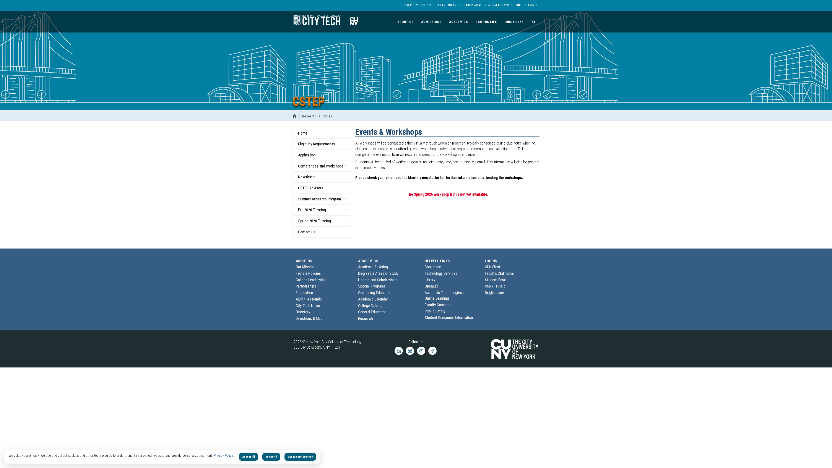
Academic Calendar (373, 299)
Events (532, 5)
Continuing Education (375, 292)
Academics (458, 22)
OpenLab (431, 286)
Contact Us (306, 232)
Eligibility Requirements (316, 144)
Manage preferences (300, 456)
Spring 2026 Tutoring (314, 221)
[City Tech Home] (294, 116)
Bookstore (433, 267)
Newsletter (307, 177)
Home (302, 133)
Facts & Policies (308, 273)
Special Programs (372, 286)
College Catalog (370, 305)
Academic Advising (373, 267)
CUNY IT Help (495, 286)
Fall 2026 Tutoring (312, 210)
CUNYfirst (492, 267)
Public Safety (435, 311)
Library (430, 280)
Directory (303, 312)
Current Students (448, 5)
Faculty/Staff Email (500, 273)
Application (307, 155)
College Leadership (311, 280)
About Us (405, 22)
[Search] (533, 21)
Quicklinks (514, 22)
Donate (518, 5)
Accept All (248, 456)
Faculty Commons (438, 304)
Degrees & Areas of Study (378, 273)
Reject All (271, 456)
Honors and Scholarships (378, 280)
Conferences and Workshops (321, 166)
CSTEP (328, 116)
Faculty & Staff (474, 5)
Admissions (431, 22)
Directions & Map (309, 318)
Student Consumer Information (449, 317)
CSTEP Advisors (310, 188)
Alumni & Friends (498, 5)
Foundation (304, 292)
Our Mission (305, 267)
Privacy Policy (223, 455)
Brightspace (494, 292)
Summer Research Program (319, 199)
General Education (372, 312)
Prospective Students (418, 5)
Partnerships (306, 286)
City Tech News (308, 305)
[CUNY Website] (514, 348)
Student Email (496, 280)
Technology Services (441, 273)
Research (309, 116)
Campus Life (486, 22)
